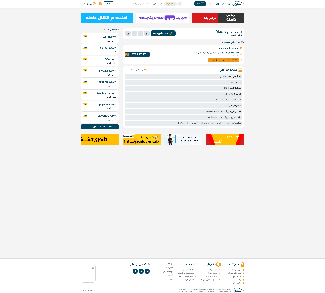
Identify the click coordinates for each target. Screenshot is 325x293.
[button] (170, 4)
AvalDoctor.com (106, 93)
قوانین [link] (170, 275)
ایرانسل (238, 280)
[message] (147, 33)
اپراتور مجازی (237, 283)
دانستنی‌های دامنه (188, 280)
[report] (128, 33)
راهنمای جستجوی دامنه (186, 276)
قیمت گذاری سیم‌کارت (154, 4)
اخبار (128, 4)
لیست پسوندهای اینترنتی (186, 273)
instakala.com (107, 71)
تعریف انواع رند (236, 270)
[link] (100, 3)
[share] (134, 33)
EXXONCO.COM (107, 116)
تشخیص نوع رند (138, 4)
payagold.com (107, 105)
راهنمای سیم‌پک (212, 273)
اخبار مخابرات (213, 270)
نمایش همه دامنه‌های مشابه (100, 126)
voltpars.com (108, 48)
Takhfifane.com (106, 82)
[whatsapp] (147, 271)
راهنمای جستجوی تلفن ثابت (208, 280)
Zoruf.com (109, 37)
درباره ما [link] (170, 263)
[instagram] (141, 271)
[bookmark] (140, 33)
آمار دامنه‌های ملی (188, 270)
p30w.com (110, 59)
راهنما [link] (171, 279)
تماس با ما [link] (169, 267)
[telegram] (135, 271)
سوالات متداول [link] (168, 271)
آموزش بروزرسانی (212, 276)
